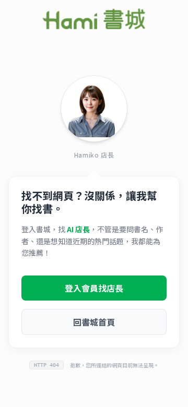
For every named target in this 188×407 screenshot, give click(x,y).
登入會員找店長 (94, 288)
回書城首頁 (94, 322)
